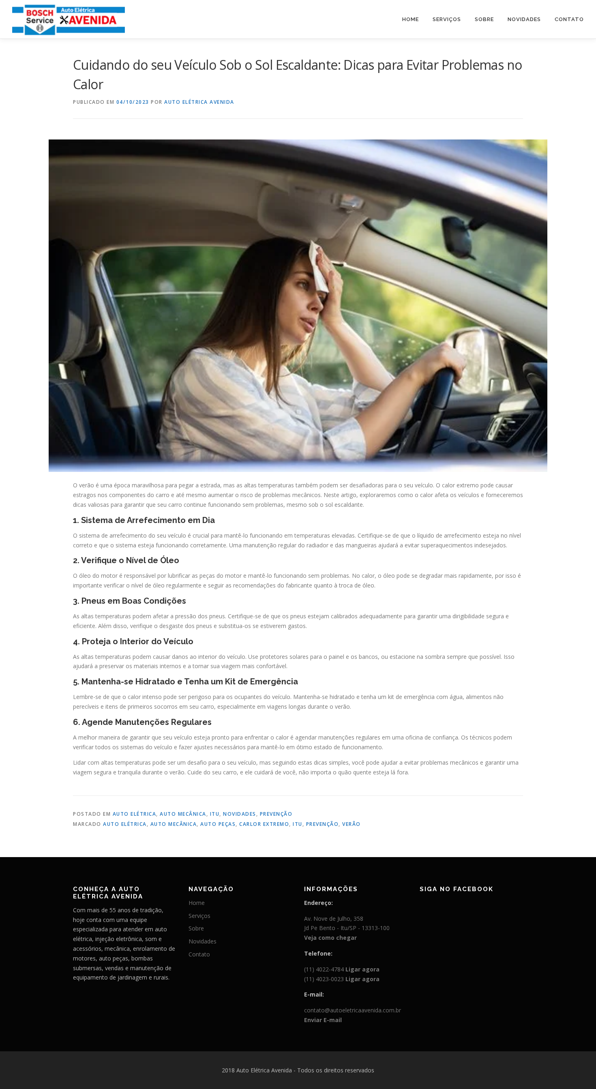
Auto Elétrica (135, 813)
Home (410, 19)
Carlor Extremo (264, 824)
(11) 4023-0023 (341, 979)
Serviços (447, 19)
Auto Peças (218, 824)
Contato (569, 19)
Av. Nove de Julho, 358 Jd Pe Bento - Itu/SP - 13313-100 (347, 928)
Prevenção (276, 813)
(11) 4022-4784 (341, 969)
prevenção (322, 824)
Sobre (484, 19)
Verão (351, 824)
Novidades (524, 19)
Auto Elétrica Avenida (199, 102)
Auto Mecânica (183, 813)
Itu (215, 813)
